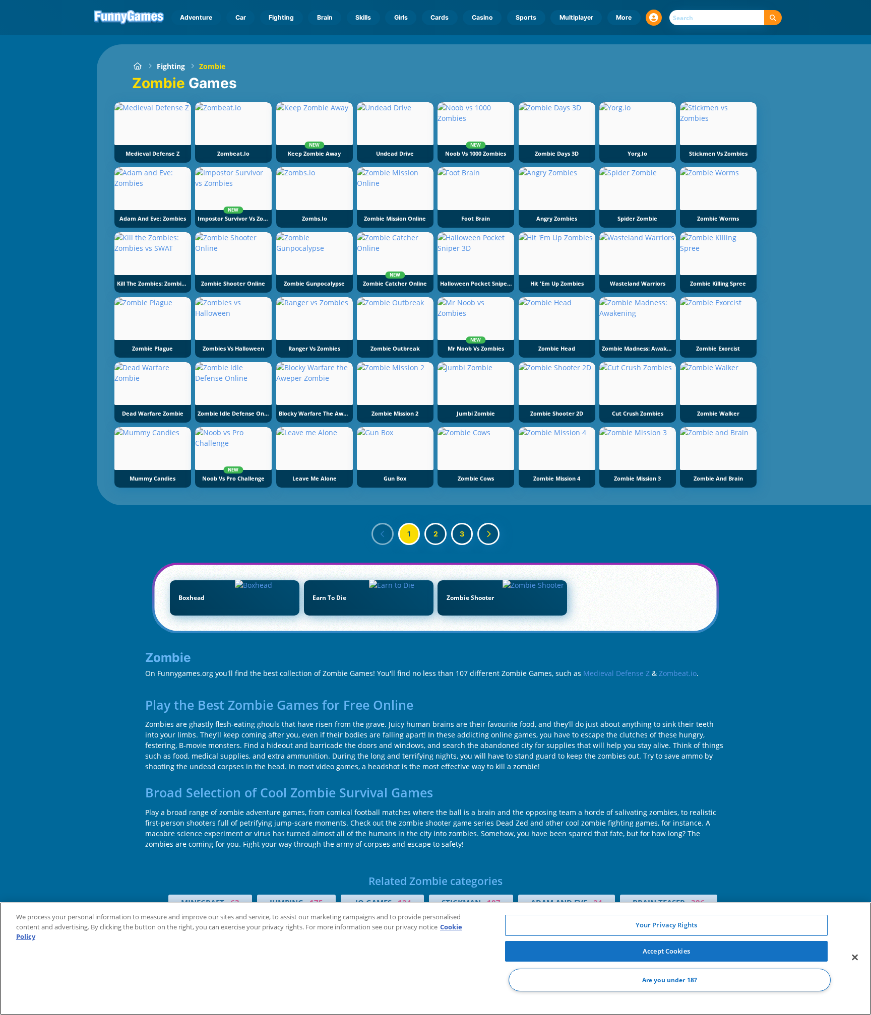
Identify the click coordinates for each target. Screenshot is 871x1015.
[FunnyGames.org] (137, 66)
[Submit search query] (773, 18)
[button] (654, 18)
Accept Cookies (666, 951)
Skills (363, 17)
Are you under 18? (669, 980)
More (624, 17)
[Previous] (382, 534)
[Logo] (129, 17)
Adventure (196, 17)
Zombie (212, 66)
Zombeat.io (678, 673)
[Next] (488, 534)
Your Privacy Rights (666, 924)
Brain (325, 17)
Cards (439, 17)
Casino (482, 17)
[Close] (855, 957)
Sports (526, 17)
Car (240, 17)
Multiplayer (576, 17)
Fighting (281, 17)
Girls (401, 17)
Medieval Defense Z (616, 673)
